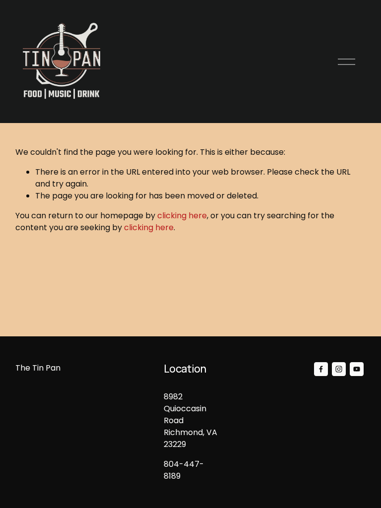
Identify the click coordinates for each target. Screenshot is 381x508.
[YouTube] (357, 369)
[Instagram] (339, 369)
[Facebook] (321, 369)
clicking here (182, 215)
